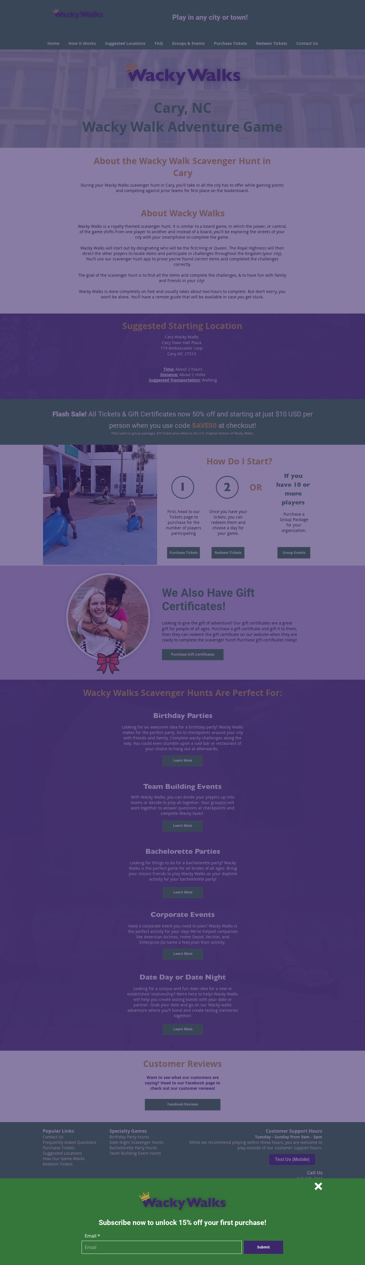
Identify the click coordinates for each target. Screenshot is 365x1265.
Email (90, 1236)
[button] (318, 1186)
